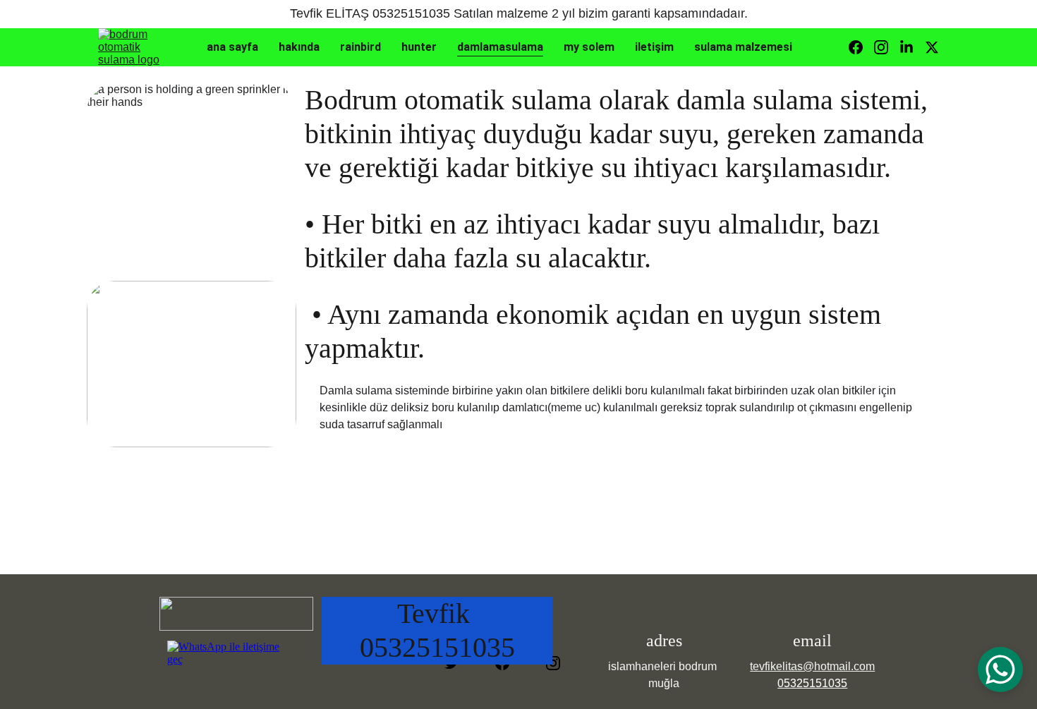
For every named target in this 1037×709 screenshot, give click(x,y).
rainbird (360, 47)
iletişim (654, 47)
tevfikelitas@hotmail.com (812, 666)
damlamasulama (500, 47)
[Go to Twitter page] (932, 47)
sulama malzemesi (743, 47)
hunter (419, 47)
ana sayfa (232, 47)
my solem (589, 47)
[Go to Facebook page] (861, 47)
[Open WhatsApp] (1000, 669)
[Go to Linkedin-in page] (912, 47)
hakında (299, 47)
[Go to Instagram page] (886, 47)
